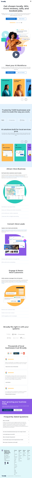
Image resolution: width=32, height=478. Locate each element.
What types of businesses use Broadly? (10, 442)
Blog (24, 454)
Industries (19, 451)
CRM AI (15, 464)
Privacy (28, 458)
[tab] (16, 420)
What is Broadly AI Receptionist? (9, 437)
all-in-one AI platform (10, 13)
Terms (28, 459)
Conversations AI (15, 467)
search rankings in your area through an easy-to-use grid (14, 176)
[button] (22, 99)
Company (28, 451)
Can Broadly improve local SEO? (9, 434)
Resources (24, 451)
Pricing (24, 452)
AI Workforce (15, 454)
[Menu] (30, 1)
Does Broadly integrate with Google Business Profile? (13, 439)
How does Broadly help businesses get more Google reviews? (14, 431)
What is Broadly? (6, 420)
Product (15, 451)
